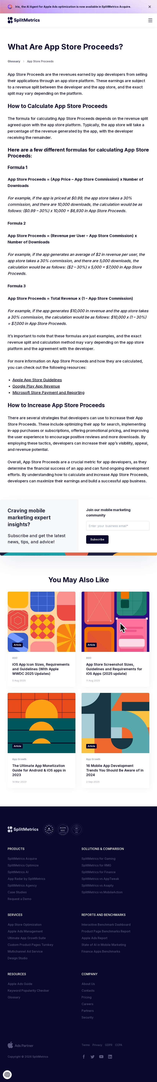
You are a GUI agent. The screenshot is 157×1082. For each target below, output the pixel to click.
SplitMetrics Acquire (22, 858)
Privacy (97, 1045)
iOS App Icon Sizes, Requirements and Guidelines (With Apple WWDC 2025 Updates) (41, 669)
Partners (88, 1011)
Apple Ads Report (94, 938)
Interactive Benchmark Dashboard (106, 924)
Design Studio (18, 958)
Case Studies (17, 892)
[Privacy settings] (7, 1074)
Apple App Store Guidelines (37, 380)
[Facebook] (84, 1057)
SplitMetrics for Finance (99, 872)
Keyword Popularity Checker (28, 990)
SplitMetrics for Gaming (98, 858)
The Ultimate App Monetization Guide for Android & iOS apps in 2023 (39, 770)
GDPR (108, 1045)
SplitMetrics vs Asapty (98, 885)
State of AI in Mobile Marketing (104, 945)
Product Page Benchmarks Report (106, 931)
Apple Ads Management (25, 931)
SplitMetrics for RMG (96, 865)
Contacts (88, 990)
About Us (88, 984)
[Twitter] (92, 1057)
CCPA (118, 1045)
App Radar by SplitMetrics (26, 879)
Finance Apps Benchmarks (101, 951)
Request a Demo (19, 899)
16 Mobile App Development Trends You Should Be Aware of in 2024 (115, 770)
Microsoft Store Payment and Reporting (48, 392)
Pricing (87, 997)
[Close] (150, 7)
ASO (14, 657)
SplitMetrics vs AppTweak (100, 879)
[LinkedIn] (110, 1057)
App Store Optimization (25, 924)
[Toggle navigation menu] (150, 20)
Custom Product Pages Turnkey (30, 945)
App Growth (19, 759)
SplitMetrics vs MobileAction (102, 892)
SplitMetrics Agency (22, 885)
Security (87, 1017)
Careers (87, 1004)
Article (17, 644)
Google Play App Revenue (36, 386)
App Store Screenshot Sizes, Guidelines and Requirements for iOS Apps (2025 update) (114, 669)
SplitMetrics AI (18, 872)
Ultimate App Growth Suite (27, 938)
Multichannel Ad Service (25, 951)
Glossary (14, 997)
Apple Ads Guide (20, 984)
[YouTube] (101, 1057)
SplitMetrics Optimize (23, 865)
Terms (86, 1045)
